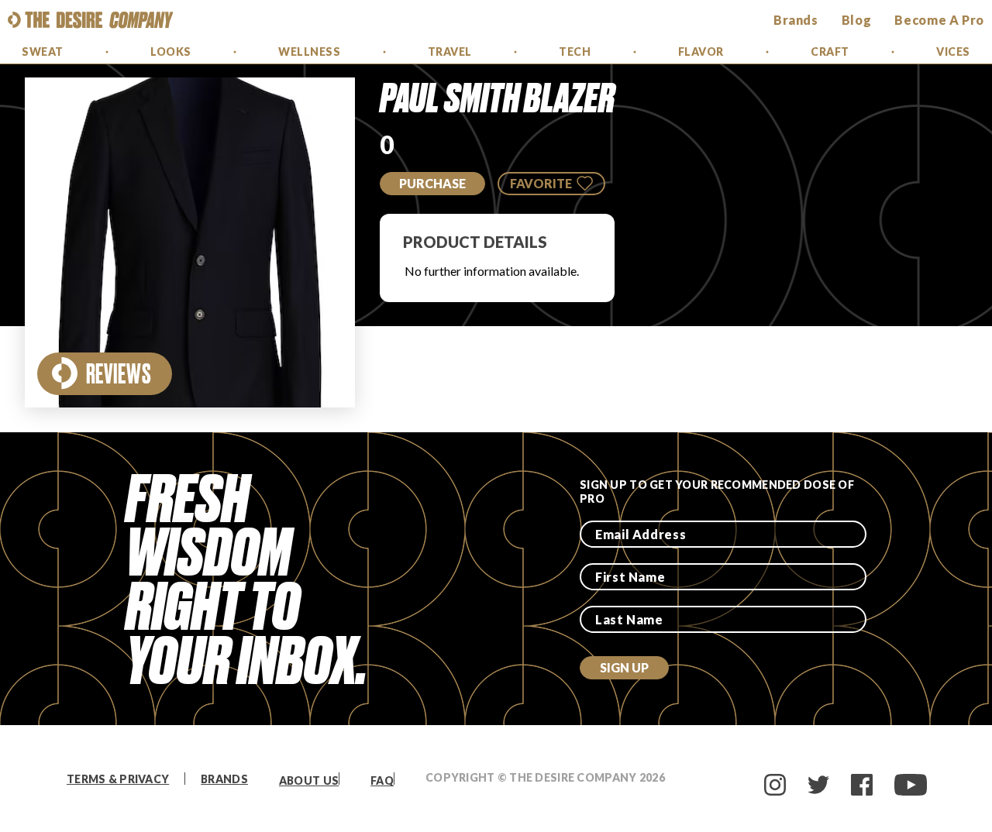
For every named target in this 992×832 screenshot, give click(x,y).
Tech (575, 51)
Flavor (701, 51)
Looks (170, 51)
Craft (830, 51)
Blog (857, 19)
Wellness (309, 51)
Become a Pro (939, 19)
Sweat (43, 51)
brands (795, 19)
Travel (450, 51)
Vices (953, 51)
